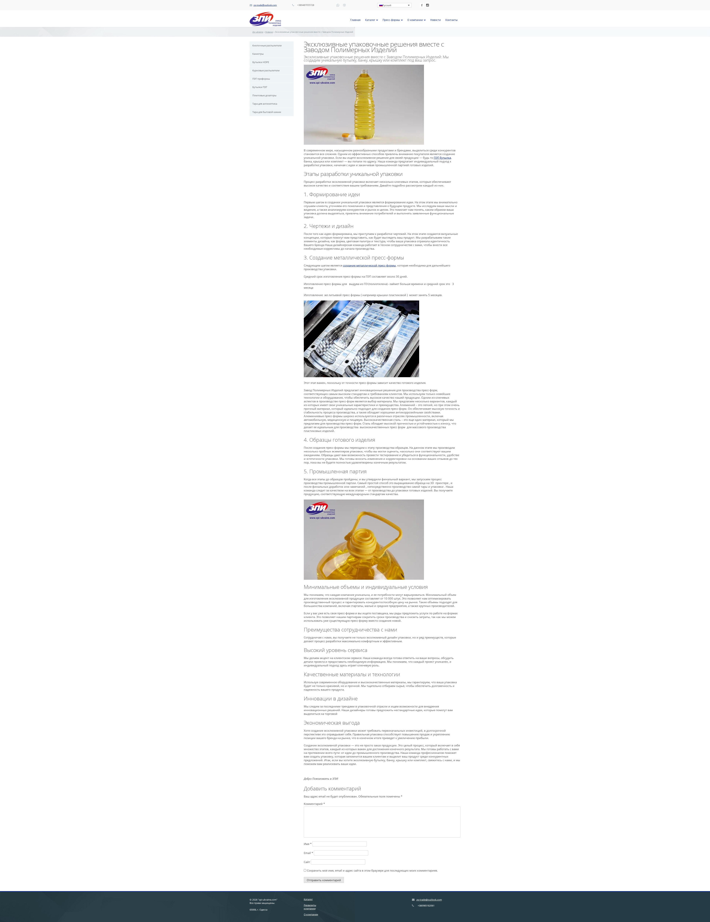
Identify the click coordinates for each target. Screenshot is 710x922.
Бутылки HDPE (260, 62)
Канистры (258, 53)
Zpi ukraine (257, 31)
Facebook (422, 5)
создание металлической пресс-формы (369, 265)
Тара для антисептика (264, 103)
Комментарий (314, 804)
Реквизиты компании (310, 907)
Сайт (307, 862)
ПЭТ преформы (261, 78)
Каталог (308, 899)
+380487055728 (305, 5)
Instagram (427, 5)
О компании (311, 914)
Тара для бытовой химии (266, 112)
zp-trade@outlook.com (265, 5)
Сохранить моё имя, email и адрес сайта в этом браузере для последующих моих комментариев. (372, 870)
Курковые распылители (266, 70)
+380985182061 (426, 905)
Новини (269, 31)
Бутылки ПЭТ (259, 87)
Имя (308, 844)
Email (308, 853)
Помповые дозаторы (264, 95)
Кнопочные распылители (267, 45)
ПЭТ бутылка (442, 157)
